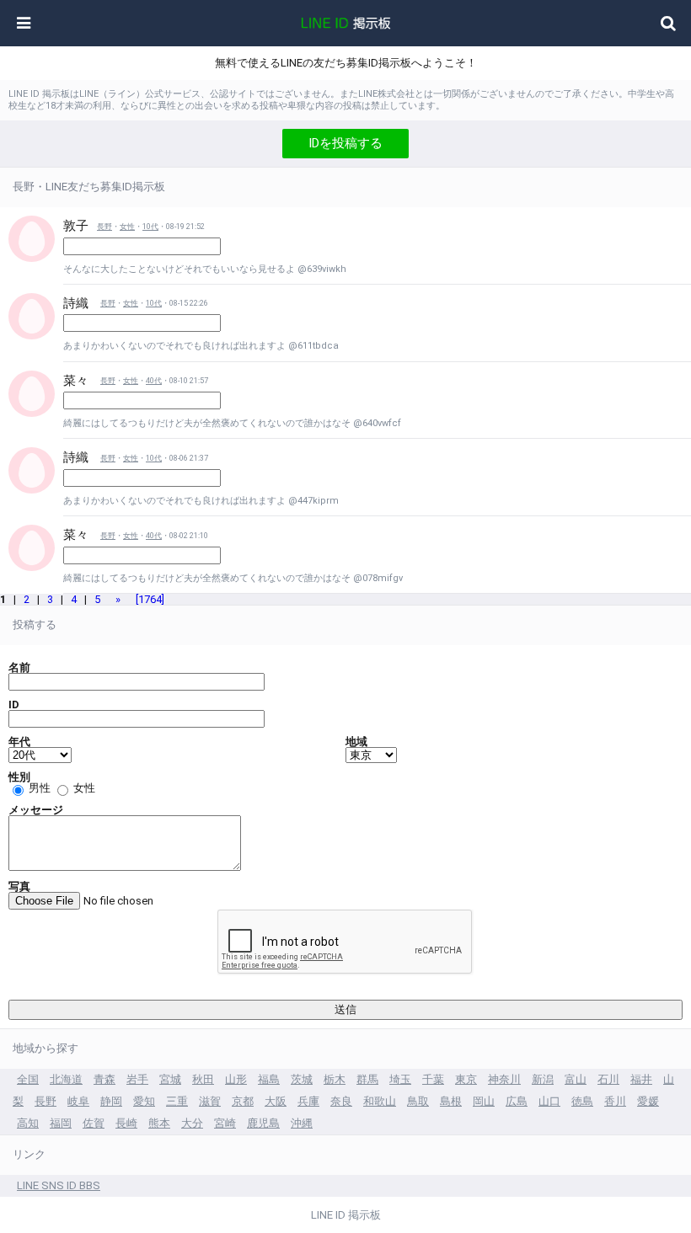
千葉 (433, 1079)
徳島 (582, 1101)
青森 (104, 1079)
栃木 (335, 1079)
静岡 (111, 1101)
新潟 (543, 1079)
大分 (192, 1123)
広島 (517, 1101)
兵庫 (308, 1101)
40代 (154, 380)
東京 (466, 1079)
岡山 (484, 1101)
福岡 (61, 1123)
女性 (127, 226)
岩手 (137, 1079)
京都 (243, 1101)
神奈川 (504, 1079)
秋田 (203, 1079)
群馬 (367, 1079)
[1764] (150, 599)
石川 (608, 1079)
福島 (269, 1079)
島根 (451, 1101)
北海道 (66, 1079)
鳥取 (418, 1101)
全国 (28, 1079)
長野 (104, 226)
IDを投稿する (345, 143)
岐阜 (78, 1101)
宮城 (170, 1079)
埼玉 (400, 1079)
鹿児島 (263, 1123)
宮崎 (225, 1123)
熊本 (159, 1123)
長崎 (126, 1123)
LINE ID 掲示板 (346, 1215)
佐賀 (93, 1123)
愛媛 (648, 1101)
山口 (549, 1101)
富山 (576, 1079)
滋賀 (210, 1101)
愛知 (144, 1101)
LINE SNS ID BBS (58, 1185)
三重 (177, 1101)
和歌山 (379, 1101)
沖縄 (302, 1123)
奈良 (341, 1101)
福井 (641, 1079)
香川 (615, 1101)
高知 (28, 1123)
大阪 (276, 1101)
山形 (236, 1079)
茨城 (302, 1079)
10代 (150, 226)
